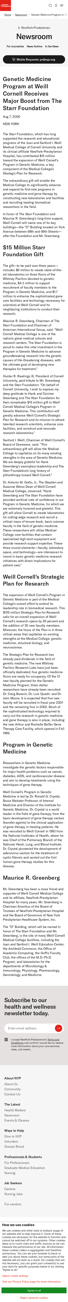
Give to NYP (13, 1136)
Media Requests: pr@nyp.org (36, 59)
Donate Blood (14, 1146)
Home (7, 14)
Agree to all (34, 1290)
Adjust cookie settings (15, 1275)
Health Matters (15, 1110)
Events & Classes (16, 1120)
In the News (52, 46)
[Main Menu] (62, 5)
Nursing (9, 1173)
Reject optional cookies (34, 1297)
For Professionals (16, 1163)
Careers (9, 1189)
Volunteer (11, 1141)
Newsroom (21, 14)
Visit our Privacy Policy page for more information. (31, 1281)
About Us (11, 1084)
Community (12, 1089)
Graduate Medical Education (24, 1168)
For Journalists (15, 46)
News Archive (34, 46)
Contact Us (12, 1094)
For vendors (12, 1204)
